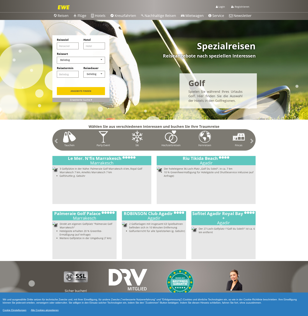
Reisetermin (65, 68)
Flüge (81, 15)
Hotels (100, 15)
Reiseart (62, 54)
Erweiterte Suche (80, 99)
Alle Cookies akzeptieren (45, 310)
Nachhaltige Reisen (160, 15)
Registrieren (241, 6)
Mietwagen (194, 15)
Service (217, 15)
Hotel (87, 39)
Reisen (62, 15)
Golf (196, 83)
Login (221, 6)
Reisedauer (91, 68)
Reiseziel (63, 39)
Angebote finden (81, 91)
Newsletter (242, 15)
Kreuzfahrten (125, 15)
